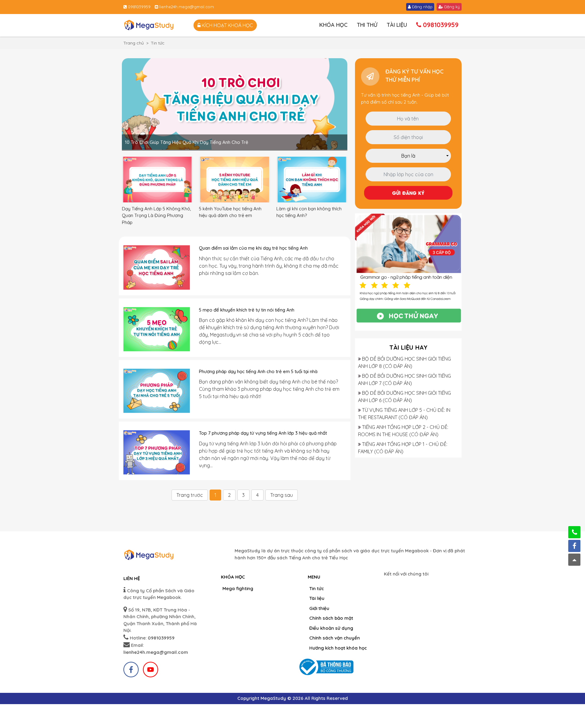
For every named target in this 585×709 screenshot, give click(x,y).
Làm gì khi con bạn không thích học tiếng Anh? (309, 212)
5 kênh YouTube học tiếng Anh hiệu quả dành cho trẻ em (230, 212)
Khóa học (333, 24)
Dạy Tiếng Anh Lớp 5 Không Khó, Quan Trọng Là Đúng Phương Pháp (156, 215)
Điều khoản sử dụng (331, 628)
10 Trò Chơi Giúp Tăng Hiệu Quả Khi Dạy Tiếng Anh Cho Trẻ (186, 142)
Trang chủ (133, 43)
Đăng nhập (422, 6)
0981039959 (139, 6)
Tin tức (316, 588)
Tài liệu (397, 24)
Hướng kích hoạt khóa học (338, 648)
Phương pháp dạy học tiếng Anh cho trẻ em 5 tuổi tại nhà (258, 371)
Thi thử (367, 24)
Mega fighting (237, 588)
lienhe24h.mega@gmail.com (186, 6)
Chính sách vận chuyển (334, 638)
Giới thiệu (319, 608)
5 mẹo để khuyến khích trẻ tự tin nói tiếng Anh (246, 310)
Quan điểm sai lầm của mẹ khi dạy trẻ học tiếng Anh (253, 248)
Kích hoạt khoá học (226, 25)
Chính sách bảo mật (331, 618)
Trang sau (281, 495)
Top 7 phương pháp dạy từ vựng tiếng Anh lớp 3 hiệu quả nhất (263, 433)
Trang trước (189, 495)
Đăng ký (451, 6)
